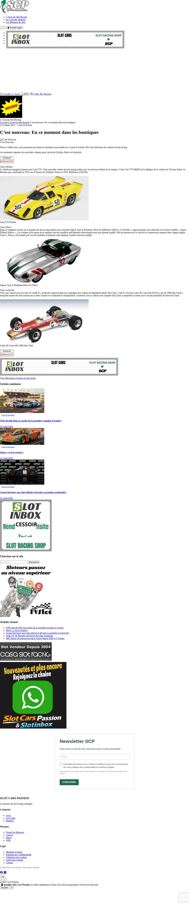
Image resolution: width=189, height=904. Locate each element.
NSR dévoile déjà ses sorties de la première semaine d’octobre (35, 627)
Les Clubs (10, 818)
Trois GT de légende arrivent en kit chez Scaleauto (29, 635)
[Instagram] (5, 873)
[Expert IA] (1, 879)
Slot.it (8, 837)
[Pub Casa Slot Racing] (26, 660)
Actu (8, 815)
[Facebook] (2, 873)
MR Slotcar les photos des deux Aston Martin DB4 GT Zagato (35, 638)
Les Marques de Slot (15, 22)
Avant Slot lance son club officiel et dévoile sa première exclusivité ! (37, 633)
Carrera (9, 835)
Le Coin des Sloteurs (15, 19)
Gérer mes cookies (14, 860)
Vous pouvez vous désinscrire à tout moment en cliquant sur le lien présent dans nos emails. (93, 772)
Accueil (3, 122)
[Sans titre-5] (33, 727)
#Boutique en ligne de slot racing (20, 378)
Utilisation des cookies (16, 857)
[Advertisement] (94, 71)
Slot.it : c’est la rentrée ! (17, 630)
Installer (4, 888)
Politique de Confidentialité (18, 854)
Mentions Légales (14, 852)
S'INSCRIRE (69, 782)
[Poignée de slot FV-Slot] (26, 616)
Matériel (10, 821)
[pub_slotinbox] (26, 550)
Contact (9, 862)
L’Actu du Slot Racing (16, 17)
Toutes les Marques (15, 832)
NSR (8, 840)
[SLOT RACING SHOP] (65, 47)
